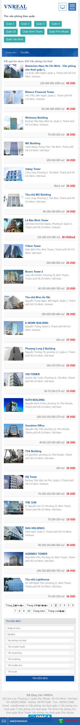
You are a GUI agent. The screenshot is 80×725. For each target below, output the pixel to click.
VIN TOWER (32, 374)
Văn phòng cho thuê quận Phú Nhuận (53, 712)
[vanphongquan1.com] (15, 6)
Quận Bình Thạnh (32, 31)
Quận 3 (40, 23)
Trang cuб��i (56, 611)
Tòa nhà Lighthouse (37, 579)
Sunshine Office (34, 425)
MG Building (32, 143)
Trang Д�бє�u (15, 605)
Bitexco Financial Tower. (40, 92)
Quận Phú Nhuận (59, 31)
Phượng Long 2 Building (40, 348)
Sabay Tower (33, 169)
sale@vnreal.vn (19, 705)
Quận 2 (25, 23)
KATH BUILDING (35, 399)
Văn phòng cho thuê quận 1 (44, 705)
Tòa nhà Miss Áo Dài (37, 297)
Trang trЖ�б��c (37, 605)
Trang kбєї (39, 611)
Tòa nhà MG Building (38, 194)
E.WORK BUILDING (36, 322)
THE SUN (30, 502)
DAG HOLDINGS (35, 528)
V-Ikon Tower (33, 246)
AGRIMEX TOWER (36, 553)
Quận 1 (10, 23)
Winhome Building (36, 117)
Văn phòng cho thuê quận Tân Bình (38, 709)
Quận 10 (11, 31)
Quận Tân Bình (14, 39)
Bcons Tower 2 (34, 271)
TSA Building (33, 451)
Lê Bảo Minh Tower (36, 220)
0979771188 (71, 721)
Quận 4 (55, 23)
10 (28, 611)
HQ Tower (31, 476)
